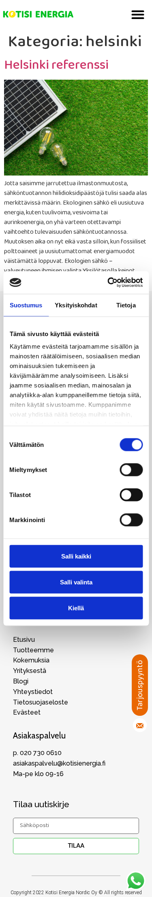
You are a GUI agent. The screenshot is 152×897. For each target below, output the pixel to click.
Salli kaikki (76, 555)
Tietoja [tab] (126, 304)
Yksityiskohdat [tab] (76, 304)
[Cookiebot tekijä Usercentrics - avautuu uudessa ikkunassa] (108, 282)
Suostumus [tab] (26, 304)
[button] (137, 14)
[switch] (131, 469)
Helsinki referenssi (56, 65)
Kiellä (76, 607)
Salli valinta (76, 581)
